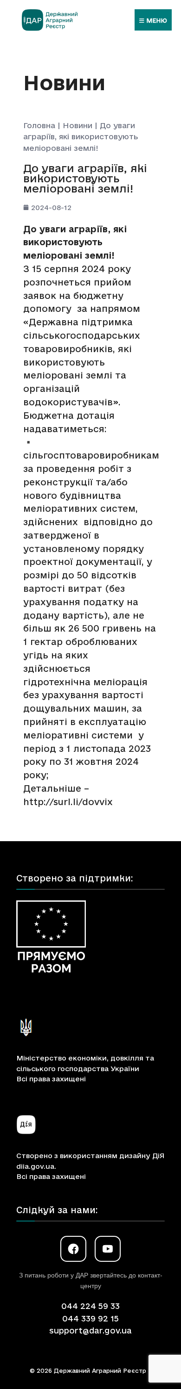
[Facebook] (73, 1249)
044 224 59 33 (90, 1306)
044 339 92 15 (90, 1318)
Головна (39, 125)
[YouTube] (108, 1249)
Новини (77, 125)
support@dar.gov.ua (90, 1330)
